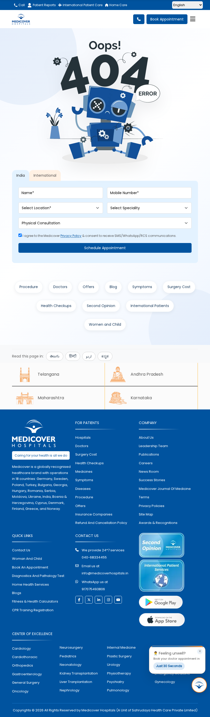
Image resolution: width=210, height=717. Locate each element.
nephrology (69, 690)
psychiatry (115, 681)
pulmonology (118, 690)
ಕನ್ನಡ (105, 356)
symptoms (84, 480)
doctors (81, 446)
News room (149, 471)
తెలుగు (54, 356)
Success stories (152, 480)
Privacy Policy (70, 236)
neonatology (70, 664)
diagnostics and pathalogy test (38, 575)
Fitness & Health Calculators (35, 601)
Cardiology (21, 648)
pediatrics (68, 656)
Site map (146, 514)
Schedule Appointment (105, 247)
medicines (83, 471)
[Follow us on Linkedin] (98, 600)
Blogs (16, 593)
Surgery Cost (179, 286)
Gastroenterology (27, 674)
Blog (113, 286)
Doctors (60, 286)
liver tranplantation (76, 681)
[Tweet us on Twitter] (89, 600)
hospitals (83, 437)
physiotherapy (119, 673)
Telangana (48, 374)
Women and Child (105, 324)
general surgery (25, 682)
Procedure (28, 286)
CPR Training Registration (33, 610)
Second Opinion (101, 305)
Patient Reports (44, 5)
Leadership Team (153, 446)
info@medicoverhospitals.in (105, 573)
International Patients (150, 305)
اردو (89, 356)
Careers (146, 463)
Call (21, 5)
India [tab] (20, 175)
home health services (30, 584)
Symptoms (142, 286)
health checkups (89, 463)
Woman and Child (27, 558)
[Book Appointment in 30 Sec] (199, 685)
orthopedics (22, 665)
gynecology (165, 681)
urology (113, 664)
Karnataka (141, 398)
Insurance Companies (93, 514)
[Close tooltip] (200, 651)
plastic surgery (119, 656)
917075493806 (93, 589)
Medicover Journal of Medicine (165, 488)
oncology (20, 691)
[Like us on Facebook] (79, 600)
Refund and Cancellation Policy (101, 522)
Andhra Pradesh (147, 374)
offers (80, 505)
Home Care (118, 5)
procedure (84, 497)
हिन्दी (72, 356)
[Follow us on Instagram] (108, 600)
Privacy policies (151, 505)
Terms (144, 497)
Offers (88, 286)
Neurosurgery (71, 647)
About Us (146, 437)
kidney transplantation (79, 673)
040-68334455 (94, 557)
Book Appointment (167, 19)
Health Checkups (56, 305)
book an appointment (30, 567)
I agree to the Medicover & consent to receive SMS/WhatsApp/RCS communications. (99, 236)
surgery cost (86, 454)
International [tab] (45, 175)
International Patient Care (82, 5)
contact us (21, 550)
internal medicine (121, 647)
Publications (149, 454)
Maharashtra (51, 398)
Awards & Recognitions (158, 522)
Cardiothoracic (24, 657)
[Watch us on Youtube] (118, 600)
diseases (83, 488)
